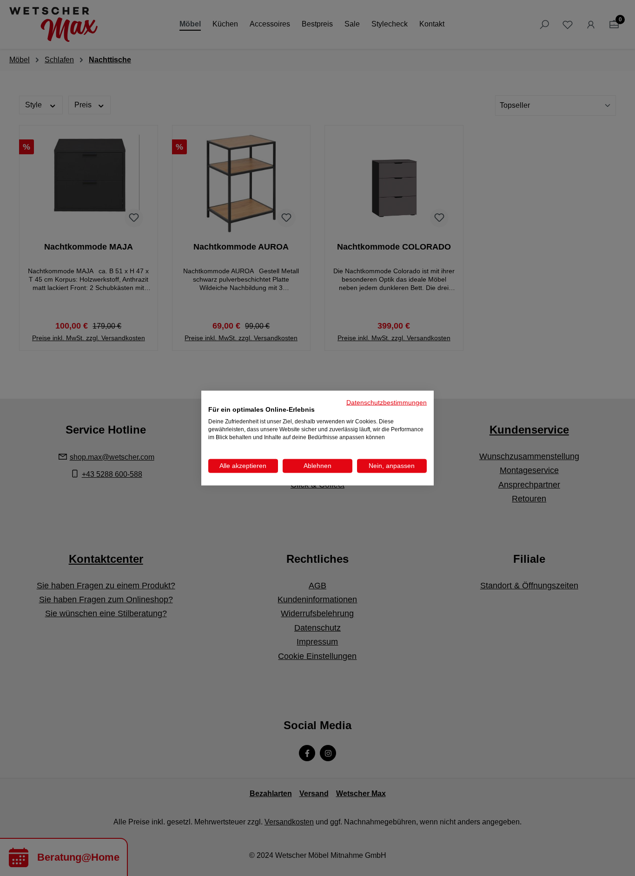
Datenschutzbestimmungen (386, 402)
